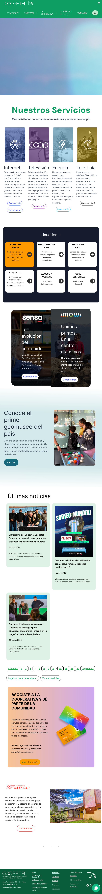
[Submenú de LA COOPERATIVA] (56, 12)
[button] (14, 203)
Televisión (56, 889)
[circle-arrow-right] (30, 254)
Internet (55, 881)
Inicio (34, 872)
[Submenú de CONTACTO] (90, 12)
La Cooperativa (37, 880)
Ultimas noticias (76, 880)
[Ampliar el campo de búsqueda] (95, 12)
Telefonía (55, 877)
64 (60, 668)
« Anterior (13, 668)
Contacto (73, 876)
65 (66, 668)
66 (72, 668)
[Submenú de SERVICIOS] (36, 12)
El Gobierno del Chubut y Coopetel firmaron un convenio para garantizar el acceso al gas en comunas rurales (28, 538)
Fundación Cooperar (39, 884)
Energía (55, 885)
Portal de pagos (76, 872)
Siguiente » (88, 668)
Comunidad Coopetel (36, 876)
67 (78, 668)
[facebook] (88, 885)
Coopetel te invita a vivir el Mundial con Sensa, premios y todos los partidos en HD (72, 563)
